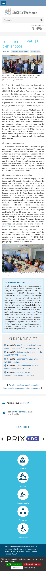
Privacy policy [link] (29, 568)
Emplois (23, 486)
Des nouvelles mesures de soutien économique (22, 388)
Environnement (35, 52)
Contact (23, 468)
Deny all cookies (33, 564)
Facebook (33, 28)
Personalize (17, 568)
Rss (40, 28)
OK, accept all (14, 564)
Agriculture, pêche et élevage (20, 52)
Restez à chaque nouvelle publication (20, 412)
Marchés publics (23, 503)
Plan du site (23, 520)
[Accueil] (20, 11)
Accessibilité (23, 537)
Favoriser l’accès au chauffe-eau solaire (23, 385)
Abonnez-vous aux (19, 403)
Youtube (37, 28)
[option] (23, 438)
